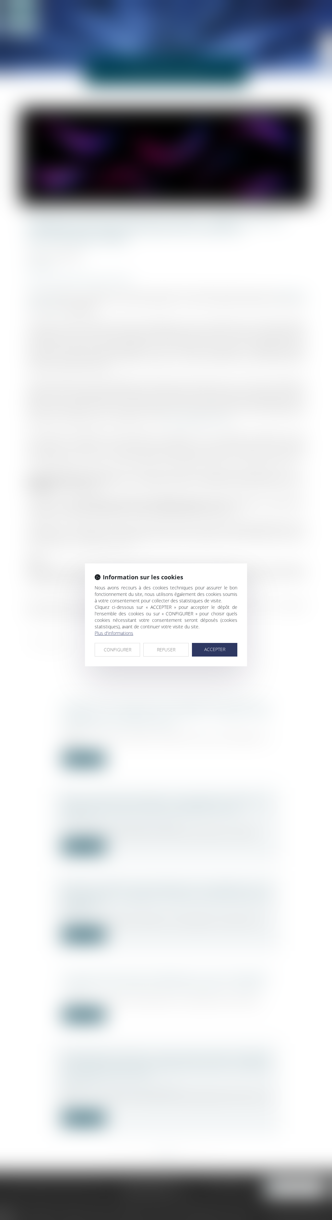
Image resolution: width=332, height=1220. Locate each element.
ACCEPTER (214, 649)
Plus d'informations (114, 633)
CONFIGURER (117, 649)
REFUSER (166, 649)
